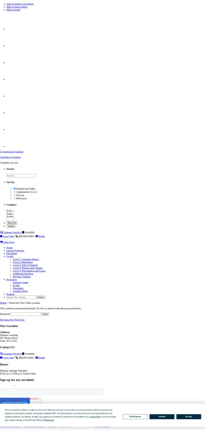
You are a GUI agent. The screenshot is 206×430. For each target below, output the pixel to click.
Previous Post (7, 319)
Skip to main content (16, 6)
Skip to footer (13, 9)
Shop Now (9, 242)
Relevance (21, 198)
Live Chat (8, 236)
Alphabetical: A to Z (26, 192)
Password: (5, 314)
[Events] (10, 216)
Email (41, 236)
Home (3, 303)
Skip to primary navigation (19, 4)
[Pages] (10, 214)
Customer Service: (12, 232)
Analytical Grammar (10, 157)
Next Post (19, 319)
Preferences (135, 417)
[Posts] (10, 211)
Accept (188, 417)
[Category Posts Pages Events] (10, 219)
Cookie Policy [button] (95, 417)
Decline (162, 417)
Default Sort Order (25, 188)
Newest (20, 195)
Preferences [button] (49, 420)
